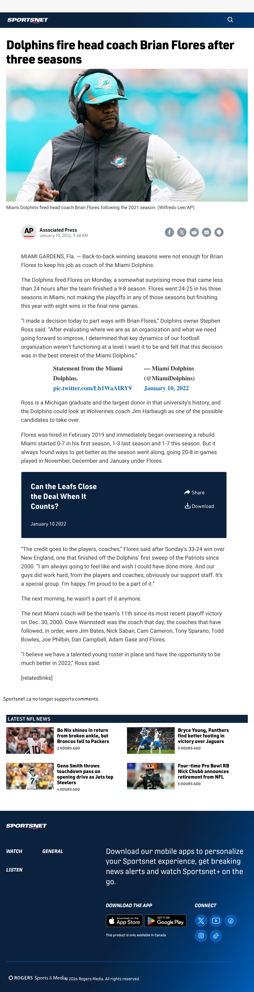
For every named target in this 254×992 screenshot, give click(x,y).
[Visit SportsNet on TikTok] (216, 935)
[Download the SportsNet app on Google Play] (165, 921)
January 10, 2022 (166, 387)
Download (203, 506)
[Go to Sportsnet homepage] (27, 21)
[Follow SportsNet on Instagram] (201, 935)
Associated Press (58, 229)
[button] (230, 20)
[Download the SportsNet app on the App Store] (124, 921)
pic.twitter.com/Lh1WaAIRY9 (92, 387)
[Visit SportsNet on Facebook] (231, 921)
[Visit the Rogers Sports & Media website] (37, 977)
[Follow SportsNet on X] (201, 921)
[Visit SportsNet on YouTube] (216, 921)
